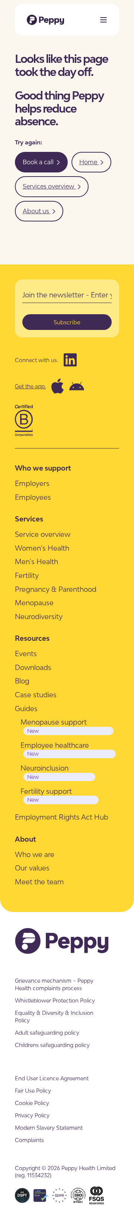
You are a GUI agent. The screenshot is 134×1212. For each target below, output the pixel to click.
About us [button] (37, 211)
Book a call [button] (39, 162)
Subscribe (67, 322)
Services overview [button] (49, 186)
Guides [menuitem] (26, 708)
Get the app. (30, 386)
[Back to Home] (45, 20)
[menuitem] (32, 483)
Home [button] (89, 162)
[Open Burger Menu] (103, 19)
